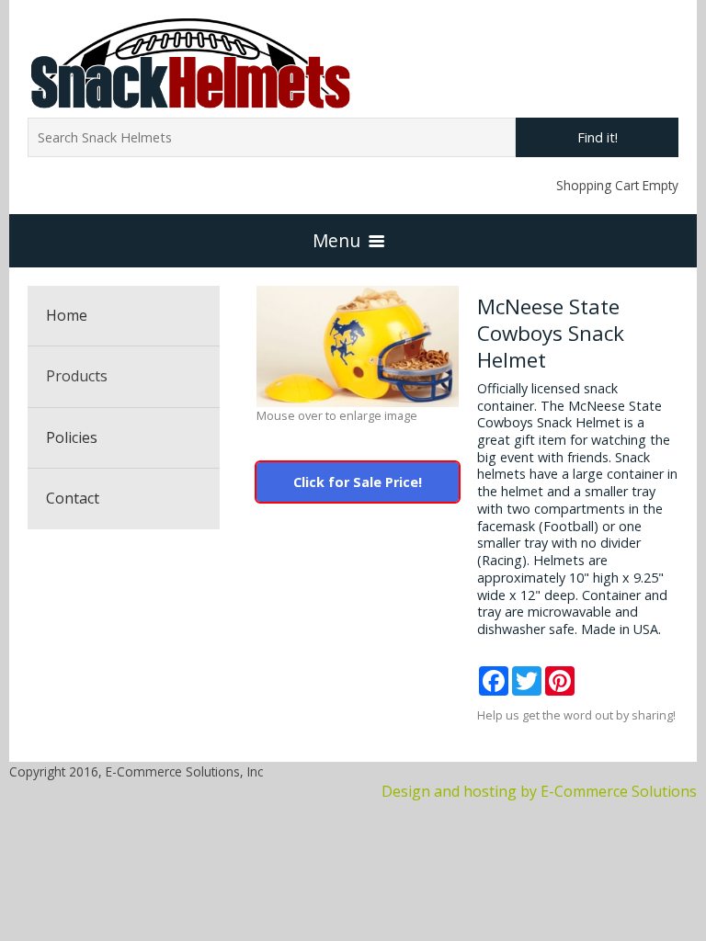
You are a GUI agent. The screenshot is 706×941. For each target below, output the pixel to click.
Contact (72, 498)
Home (66, 315)
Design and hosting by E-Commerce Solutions (539, 791)
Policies (71, 437)
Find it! (597, 137)
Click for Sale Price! (357, 482)
